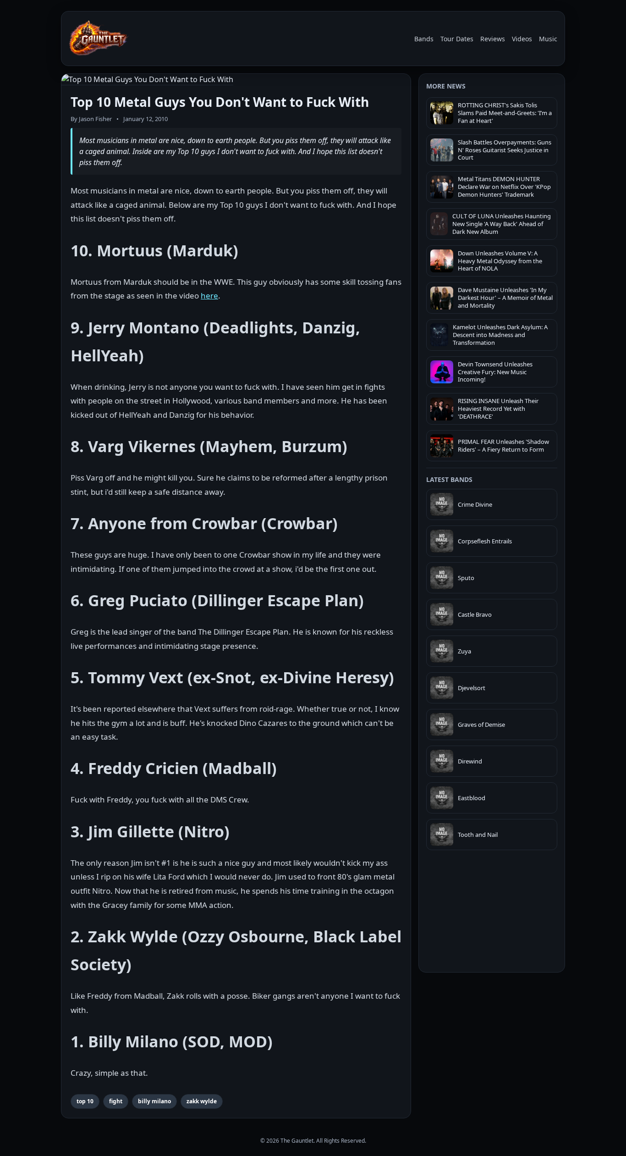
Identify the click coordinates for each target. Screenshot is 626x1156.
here (209, 295)
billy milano (154, 1101)
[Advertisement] (491, 1036)
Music (548, 38)
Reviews (492, 38)
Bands (424, 38)
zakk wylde (202, 1101)
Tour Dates (456, 38)
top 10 (85, 1101)
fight (115, 1101)
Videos (522, 38)
